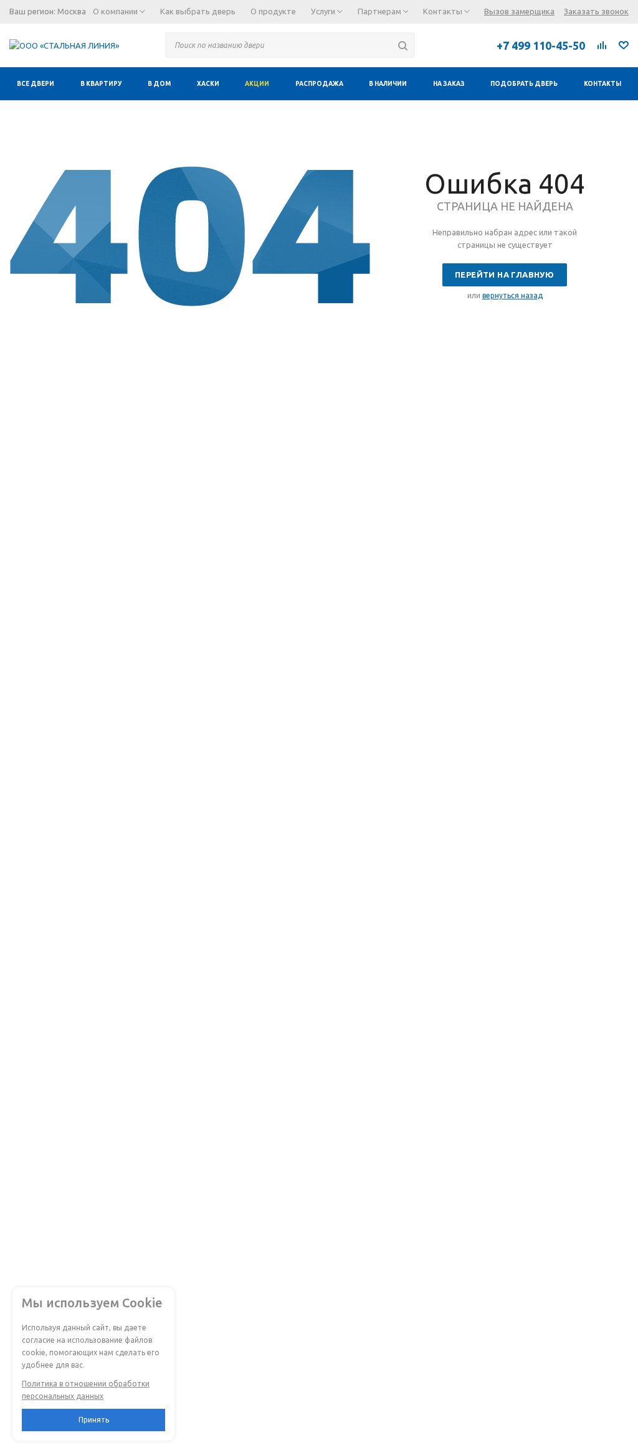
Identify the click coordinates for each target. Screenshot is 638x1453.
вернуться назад (512, 295)
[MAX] (462, 44)
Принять (94, 1420)
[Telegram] (434, 44)
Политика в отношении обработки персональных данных (86, 1390)
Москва (71, 11)
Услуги (324, 11)
